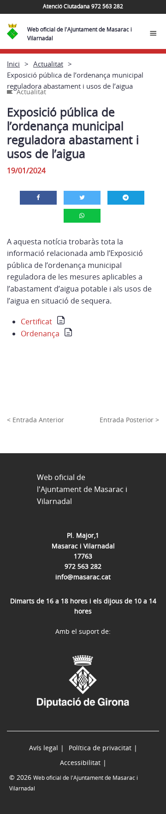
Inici (13, 63)
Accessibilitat (80, 762)
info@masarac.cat (83, 576)
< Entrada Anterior (35, 419)
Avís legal (43, 747)
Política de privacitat (100, 747)
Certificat (36, 321)
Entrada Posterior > (129, 419)
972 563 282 (83, 566)
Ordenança (40, 333)
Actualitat (48, 63)
